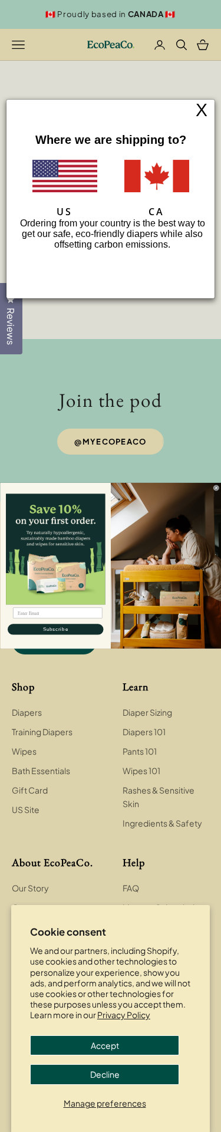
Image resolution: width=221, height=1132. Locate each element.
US (64, 211)
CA (156, 211)
